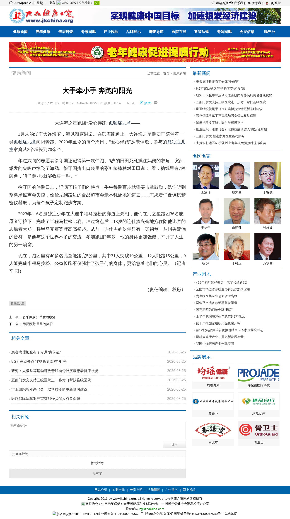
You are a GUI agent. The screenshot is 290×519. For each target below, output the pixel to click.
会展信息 (247, 32)
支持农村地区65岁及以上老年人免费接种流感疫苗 (231, 143)
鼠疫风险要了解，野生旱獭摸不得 (220, 122)
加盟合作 (118, 490)
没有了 (97, 473)
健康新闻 (20, 32)
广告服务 (171, 490)
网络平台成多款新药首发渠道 (216, 303)
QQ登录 (275, 3)
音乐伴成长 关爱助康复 (39, 317)
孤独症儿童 (120, 122)
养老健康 (43, 32)
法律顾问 (153, 490)
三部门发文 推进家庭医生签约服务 (220, 136)
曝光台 (269, 32)
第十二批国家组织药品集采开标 (218, 323)
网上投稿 (189, 490)
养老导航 (156, 32)
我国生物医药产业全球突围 (215, 343)
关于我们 (256, 3)
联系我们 (237, 3)
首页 (166, 73)
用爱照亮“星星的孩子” (38, 324)
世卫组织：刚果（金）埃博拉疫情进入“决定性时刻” (232, 129)
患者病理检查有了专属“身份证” (98, 352)
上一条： (16, 317)
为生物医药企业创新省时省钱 (216, 296)
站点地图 (231, 514)
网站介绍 (100, 490)
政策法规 (201, 32)
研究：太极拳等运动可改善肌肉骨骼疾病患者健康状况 (98, 371)
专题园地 (224, 32)
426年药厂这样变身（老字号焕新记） (222, 282)
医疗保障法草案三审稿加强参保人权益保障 (98, 399)
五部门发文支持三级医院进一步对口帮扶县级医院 (98, 380)
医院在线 (179, 32)
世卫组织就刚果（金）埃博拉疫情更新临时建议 (98, 389)
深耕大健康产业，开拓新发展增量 (220, 337)
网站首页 (219, 3)
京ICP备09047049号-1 (208, 514)
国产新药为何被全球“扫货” (214, 309)
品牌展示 (133, 32)
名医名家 (202, 156)
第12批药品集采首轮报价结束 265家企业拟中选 (229, 330)
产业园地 (111, 32)
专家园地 (88, 32)
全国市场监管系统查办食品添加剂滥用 (223, 289)
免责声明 (136, 490)
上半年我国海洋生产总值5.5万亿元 (220, 316)
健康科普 (65, 32)
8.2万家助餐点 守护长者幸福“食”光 (98, 361)
